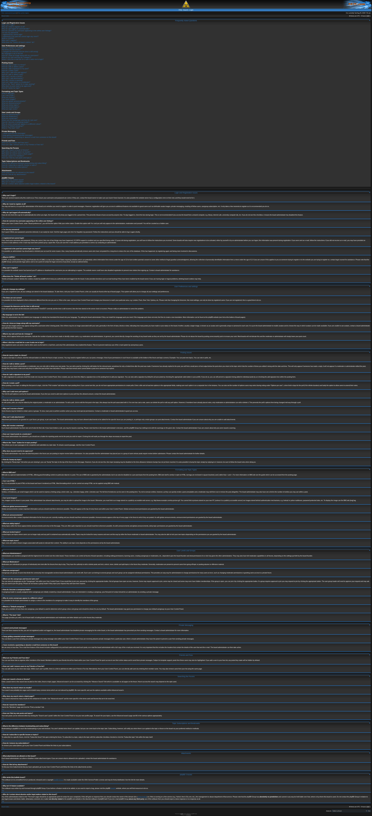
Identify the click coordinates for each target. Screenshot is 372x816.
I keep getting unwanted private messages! (17, 135)
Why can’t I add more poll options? (14, 72)
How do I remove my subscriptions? (15, 167)
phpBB (181, 813)
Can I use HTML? (8, 95)
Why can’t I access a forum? (12, 76)
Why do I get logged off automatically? (15, 29)
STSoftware (188, 814)
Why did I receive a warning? (12, 80)
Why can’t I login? (8, 25)
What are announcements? (11, 103)
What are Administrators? (11, 114)
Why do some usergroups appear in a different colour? (21, 124)
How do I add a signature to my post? (15, 69)
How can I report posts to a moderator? (16, 82)
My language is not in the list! (12, 53)
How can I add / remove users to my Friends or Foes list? (22, 145)
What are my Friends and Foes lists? (15, 143)
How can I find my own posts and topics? (16, 158)
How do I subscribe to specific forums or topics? (19, 165)
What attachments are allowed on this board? (18, 172)
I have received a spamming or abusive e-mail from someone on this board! (29, 137)
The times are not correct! (11, 50)
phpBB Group (58, 780)
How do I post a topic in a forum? (14, 65)
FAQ (180, 10)
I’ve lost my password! (10, 33)
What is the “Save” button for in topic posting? (18, 84)
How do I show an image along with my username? (20, 55)
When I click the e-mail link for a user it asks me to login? (22, 59)
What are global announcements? (14, 101)
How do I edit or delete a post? (13, 67)
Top (3, 200)
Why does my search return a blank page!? (17, 154)
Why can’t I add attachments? (12, 78)
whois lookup (142, 797)
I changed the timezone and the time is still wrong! (20, 52)
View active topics (23, 13)
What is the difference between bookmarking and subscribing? (24, 163)
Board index (5, 16)
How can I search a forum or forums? (15, 150)
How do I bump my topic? (11, 88)
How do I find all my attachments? (14, 174)
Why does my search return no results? (16, 152)
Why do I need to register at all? (13, 27)
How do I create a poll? (10, 70)
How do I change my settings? (13, 48)
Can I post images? (9, 99)
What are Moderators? (10, 116)
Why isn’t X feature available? (12, 182)
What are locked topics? (10, 107)
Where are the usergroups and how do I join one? (19, 120)
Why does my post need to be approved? (16, 86)
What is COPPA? (8, 38)
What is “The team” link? (11, 128)
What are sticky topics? (10, 105)
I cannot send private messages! (13, 133)
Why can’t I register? (9, 40)
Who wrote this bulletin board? (13, 180)
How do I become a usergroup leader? (15, 122)
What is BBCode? (8, 93)
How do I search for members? (13, 156)
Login (191, 10)
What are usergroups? (10, 118)
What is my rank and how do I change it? (16, 57)
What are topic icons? (10, 109)
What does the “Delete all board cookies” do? (18, 42)
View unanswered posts (8, 13)
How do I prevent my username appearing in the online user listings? (26, 31)
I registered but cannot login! (12, 34)
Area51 (113, 788)
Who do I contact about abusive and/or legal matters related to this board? (28, 184)
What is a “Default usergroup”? (13, 126)
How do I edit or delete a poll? (12, 74)
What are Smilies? (8, 97)
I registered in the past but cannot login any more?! (20, 36)
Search (185, 10)
